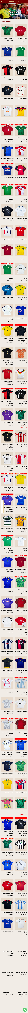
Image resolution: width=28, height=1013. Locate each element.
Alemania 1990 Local (22, 381)
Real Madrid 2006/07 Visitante (22, 78)
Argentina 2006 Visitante (7, 773)
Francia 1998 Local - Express (8, 178)
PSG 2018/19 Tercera (8, 992)
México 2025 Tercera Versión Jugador (8, 361)
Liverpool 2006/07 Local (7, 893)
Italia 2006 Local (9, 872)
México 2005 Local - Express (8, 198)
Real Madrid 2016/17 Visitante (8, 423)
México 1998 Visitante (8, 711)
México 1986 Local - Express (8, 277)
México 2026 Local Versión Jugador (22, 423)
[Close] (2, 501)
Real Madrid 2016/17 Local (22, 873)
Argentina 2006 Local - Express (21, 691)
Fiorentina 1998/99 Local (7, 610)
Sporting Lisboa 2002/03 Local (7, 529)
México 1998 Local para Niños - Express (7, 853)
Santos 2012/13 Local (8, 119)
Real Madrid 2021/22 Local (8, 952)
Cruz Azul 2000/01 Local (7, 931)
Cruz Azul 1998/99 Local (21, 318)
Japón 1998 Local (9, 589)
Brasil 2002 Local (22, 258)
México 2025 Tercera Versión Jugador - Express (8, 446)
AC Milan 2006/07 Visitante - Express (22, 993)
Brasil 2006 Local (9, 792)
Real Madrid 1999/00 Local (8, 467)
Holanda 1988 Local (22, 360)
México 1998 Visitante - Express (7, 732)
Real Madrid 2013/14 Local (22, 932)
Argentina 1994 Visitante (7, 158)
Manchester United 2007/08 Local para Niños (22, 631)
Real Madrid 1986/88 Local (22, 549)
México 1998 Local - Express (22, 138)
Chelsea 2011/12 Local (21, 507)
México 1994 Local (22, 773)
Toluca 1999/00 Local (21, 239)
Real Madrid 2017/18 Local (22, 219)
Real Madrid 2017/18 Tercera (8, 298)
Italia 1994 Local (9, 569)
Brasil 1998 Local (22, 297)
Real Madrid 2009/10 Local (22, 712)
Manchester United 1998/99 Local (8, 382)
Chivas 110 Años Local (21, 466)
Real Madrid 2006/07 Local (22, 952)
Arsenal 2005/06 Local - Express (21, 570)
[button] (25, 1)
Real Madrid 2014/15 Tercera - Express (22, 832)
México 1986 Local (22, 59)
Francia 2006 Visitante (7, 691)
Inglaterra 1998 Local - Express (8, 488)
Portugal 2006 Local (22, 893)
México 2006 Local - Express (8, 549)
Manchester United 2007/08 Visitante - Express (22, 340)
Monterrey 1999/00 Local (7, 651)
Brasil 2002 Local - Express (8, 339)
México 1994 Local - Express (22, 590)
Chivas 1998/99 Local (21, 972)
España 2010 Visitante (21, 670)
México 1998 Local (8, 38)
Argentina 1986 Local (21, 912)
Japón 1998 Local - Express (8, 832)
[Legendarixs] (14, 1)
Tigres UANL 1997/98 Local (21, 529)
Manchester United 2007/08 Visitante (8, 99)
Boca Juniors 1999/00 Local (7, 973)
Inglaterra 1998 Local (8, 239)
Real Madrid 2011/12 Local (22, 277)
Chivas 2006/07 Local (21, 158)
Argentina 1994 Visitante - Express (21, 753)
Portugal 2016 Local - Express (22, 732)
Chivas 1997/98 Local (21, 444)
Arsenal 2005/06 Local (7, 258)
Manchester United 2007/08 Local (22, 39)
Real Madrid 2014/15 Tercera (8, 219)
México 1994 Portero (8, 811)
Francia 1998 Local (8, 59)
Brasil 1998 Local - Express (22, 488)
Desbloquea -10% (2, 507)
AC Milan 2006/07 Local (7, 77)
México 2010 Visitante (8, 912)
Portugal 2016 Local (22, 610)
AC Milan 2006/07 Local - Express (7, 402)
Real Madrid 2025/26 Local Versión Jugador (7, 753)
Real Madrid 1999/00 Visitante (8, 671)
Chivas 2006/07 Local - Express (21, 198)
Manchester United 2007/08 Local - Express (7, 138)
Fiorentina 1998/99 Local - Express (7, 508)
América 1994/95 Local (21, 119)
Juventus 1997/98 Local (21, 852)
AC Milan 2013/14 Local (21, 177)
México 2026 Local (22, 811)
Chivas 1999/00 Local (21, 792)
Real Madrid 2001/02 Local (8, 318)
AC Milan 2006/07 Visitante (22, 99)
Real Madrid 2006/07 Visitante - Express (22, 402)
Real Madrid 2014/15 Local (8, 630)
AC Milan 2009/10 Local (21, 651)
